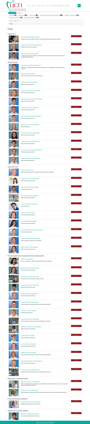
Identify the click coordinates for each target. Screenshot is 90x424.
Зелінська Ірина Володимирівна (30, 90)
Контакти (68, 5)
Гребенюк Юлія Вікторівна (29, 82)
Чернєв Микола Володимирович (30, 158)
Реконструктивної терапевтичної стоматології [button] (51, 15)
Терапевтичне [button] (33, 15)
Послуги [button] (33, 5)
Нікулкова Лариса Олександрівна (31, 327)
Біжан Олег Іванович (27, 170)
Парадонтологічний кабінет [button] (31, 17)
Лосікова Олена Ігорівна (28, 310)
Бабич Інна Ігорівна (27, 259)
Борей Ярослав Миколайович (30, 187)
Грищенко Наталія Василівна (30, 276)
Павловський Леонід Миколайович (31, 45)
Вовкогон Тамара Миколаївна (30, 414)
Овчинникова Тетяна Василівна (30, 402)
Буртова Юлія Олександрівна (30, 382)
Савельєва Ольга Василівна (29, 390)
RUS (82, 5)
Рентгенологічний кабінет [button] (15, 17)
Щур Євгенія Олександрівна (29, 247)
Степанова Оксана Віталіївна (30, 133)
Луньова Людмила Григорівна (30, 319)
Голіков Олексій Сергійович (29, 204)
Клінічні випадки (52, 5)
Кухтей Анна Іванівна (27, 213)
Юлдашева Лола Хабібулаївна (30, 370)
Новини (42, 5)
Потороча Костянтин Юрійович (31, 116)
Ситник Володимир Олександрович (32, 230)
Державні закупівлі (61, 5)
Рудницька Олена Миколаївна (30, 125)
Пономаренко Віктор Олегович (30, 37)
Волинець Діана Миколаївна (29, 195)
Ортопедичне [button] (22, 15)
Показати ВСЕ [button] (12, 13)
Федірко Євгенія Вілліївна (28, 352)
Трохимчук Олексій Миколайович (31, 65)
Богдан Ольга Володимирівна (30, 178)
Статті (46, 5)
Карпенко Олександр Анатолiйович (32, 99)
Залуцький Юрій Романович (29, 294)
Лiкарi (39, 5)
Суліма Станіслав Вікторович (30, 141)
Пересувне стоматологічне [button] (71, 15)
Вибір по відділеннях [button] (14, 20)
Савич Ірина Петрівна (28, 335)
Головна (29, 5)
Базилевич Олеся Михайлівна (30, 268)
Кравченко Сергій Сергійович (30, 107)
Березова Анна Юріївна (28, 74)
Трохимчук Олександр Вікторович (31, 150)
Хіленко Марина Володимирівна (30, 238)
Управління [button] (12, 15)
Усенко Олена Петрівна (28, 344)
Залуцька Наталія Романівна (30, 285)
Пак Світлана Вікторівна (29, 221)
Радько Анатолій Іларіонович (30, 53)
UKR (79, 5)
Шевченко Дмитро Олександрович (31, 361)
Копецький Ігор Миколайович (30, 302)
